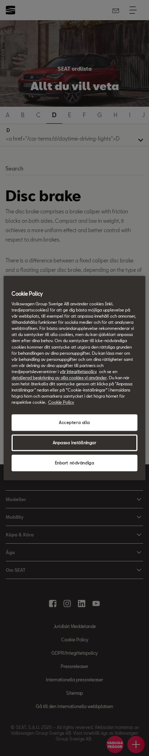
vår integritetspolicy (78, 371)
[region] (74, 378)
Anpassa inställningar (75, 442)
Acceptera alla (74, 422)
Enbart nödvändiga (74, 462)
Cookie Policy (61, 402)
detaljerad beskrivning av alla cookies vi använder (59, 377)
